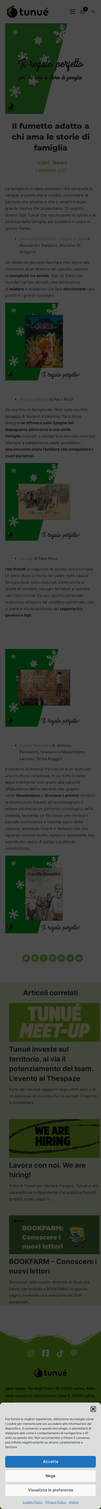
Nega (50, 1475)
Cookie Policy (33, 1502)
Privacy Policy (55, 1502)
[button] (93, 1409)
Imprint (74, 1502)
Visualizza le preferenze (50, 1490)
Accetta (50, 1461)
